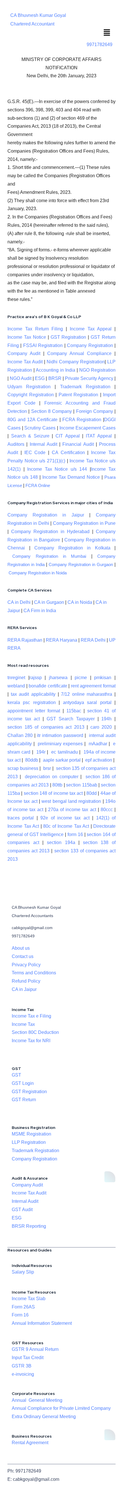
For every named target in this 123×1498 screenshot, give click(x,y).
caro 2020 (101, 727)
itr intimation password (60, 735)
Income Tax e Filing (31, 1016)
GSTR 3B (21, 1365)
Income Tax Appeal (91, 328)
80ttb (57, 784)
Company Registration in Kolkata (72, 547)
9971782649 (99, 44)
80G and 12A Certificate (32, 419)
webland (16, 685)
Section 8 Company (51, 411)
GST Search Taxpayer (71, 718)
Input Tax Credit (27, 1357)
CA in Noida (80, 602)
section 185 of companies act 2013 (45, 727)
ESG (40, 378)
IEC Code (35, 452)
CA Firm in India (39, 610)
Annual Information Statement (42, 1323)
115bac (73, 710)
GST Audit (22, 1209)
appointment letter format (33, 710)
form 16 (75, 834)
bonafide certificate (48, 685)
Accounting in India (55, 370)
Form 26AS (23, 1306)
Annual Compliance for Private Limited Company (61, 1408)
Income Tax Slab (28, 1298)
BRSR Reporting (29, 1226)
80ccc (107, 809)
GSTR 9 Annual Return (35, 1349)
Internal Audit (43, 444)
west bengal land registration (71, 801)
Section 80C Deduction (35, 1032)
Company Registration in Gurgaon (81, 564)
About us (21, 948)
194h (106, 718)
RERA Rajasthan (24, 640)
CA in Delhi (19, 602)
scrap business (22, 768)
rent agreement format (93, 685)
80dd (91, 793)
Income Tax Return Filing (35, 328)
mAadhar (97, 743)
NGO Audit (20, 378)
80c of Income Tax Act (66, 826)
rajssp (35, 677)
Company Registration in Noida (38, 573)
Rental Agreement (30, 1442)
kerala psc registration (31, 702)
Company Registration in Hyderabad (50, 531)
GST (16, 1075)
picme (81, 677)
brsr (47, 768)
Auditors (15, 444)
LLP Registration (29, 1142)
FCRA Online (37, 485)
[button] (107, 33)
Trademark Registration (85, 386)
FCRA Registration (81, 419)
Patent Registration (78, 394)
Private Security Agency (89, 378)
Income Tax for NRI (31, 1040)
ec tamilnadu (64, 752)
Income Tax (23, 1024)
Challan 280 (20, 735)
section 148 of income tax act (53, 793)
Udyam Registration (29, 386)
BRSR (54, 378)
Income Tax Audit (25, 361)
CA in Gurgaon (49, 602)
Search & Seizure (30, 435)
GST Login (23, 1083)
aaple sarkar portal (62, 760)
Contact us (22, 956)
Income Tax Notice (26, 337)
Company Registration (90, 345)
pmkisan (102, 677)
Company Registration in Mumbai (49, 556)
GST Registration (68, 337)
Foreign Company (94, 411)
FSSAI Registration (43, 345)
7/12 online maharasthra (86, 694)
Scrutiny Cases (39, 427)
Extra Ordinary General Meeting (44, 1416)
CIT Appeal (67, 435)
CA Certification (68, 452)
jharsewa (58, 677)
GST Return (24, 1099)
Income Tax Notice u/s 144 (57, 469)
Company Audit (23, 353)
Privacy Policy (26, 964)
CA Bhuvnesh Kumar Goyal (38, 15)
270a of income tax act (72, 809)
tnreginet (16, 677)
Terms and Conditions (34, 972)
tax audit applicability (33, 694)
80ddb (31, 760)
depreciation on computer (51, 776)
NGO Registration (97, 370)
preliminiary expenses (60, 743)
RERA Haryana (61, 640)
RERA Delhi (93, 640)
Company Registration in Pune (84, 523)
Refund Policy (26, 981)
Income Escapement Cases (87, 427)
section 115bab (81, 784)
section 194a (61, 842)
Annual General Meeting (37, 1400)
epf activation (98, 760)
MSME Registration (31, 1134)
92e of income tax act (65, 817)
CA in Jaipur (24, 989)
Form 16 (20, 1314)
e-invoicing (23, 1374)
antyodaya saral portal (87, 702)
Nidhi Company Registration (76, 361)
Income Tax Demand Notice (72, 477)
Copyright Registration (30, 394)
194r (40, 752)
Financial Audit (78, 444)
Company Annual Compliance (79, 353)
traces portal (20, 817)
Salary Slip (23, 1272)
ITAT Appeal (99, 435)
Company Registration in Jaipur (45, 515)
